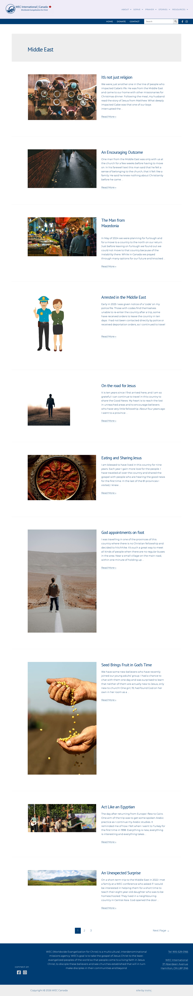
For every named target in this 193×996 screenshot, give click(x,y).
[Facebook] (182, 21)
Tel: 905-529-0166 (178, 951)
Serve (136, 9)
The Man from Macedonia (133, 225)
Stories (163, 9)
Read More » (108, 116)
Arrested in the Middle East (123, 297)
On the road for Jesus (118, 385)
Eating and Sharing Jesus (121, 457)
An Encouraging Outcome (122, 152)
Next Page (161, 930)
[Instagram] (186, 21)
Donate (121, 21)
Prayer (149, 9)
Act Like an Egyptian (118, 806)
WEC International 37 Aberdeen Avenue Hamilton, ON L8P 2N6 (174, 964)
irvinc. (148, 990)
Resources (178, 9)
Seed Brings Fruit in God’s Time (126, 664)
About (125, 9)
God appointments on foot (122, 532)
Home (109, 21)
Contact (134, 21)
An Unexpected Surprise (121, 872)
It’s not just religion (116, 77)
